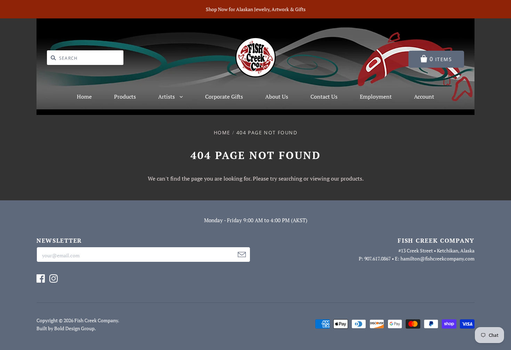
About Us (276, 96)
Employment (376, 96)
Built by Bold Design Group (65, 328)
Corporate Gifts (224, 96)
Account (424, 96)
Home (84, 96)
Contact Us (324, 96)
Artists (167, 96)
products (351, 178)
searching (290, 178)
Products (125, 96)
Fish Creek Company (96, 320)
